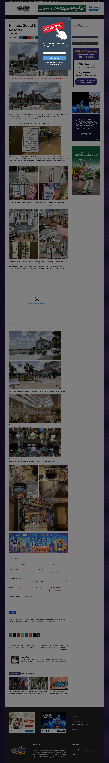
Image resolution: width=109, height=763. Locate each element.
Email (45, 50)
